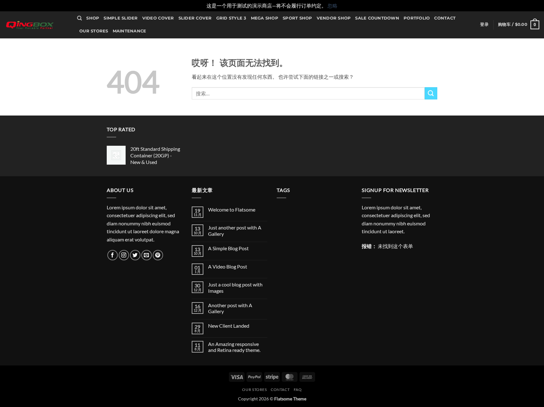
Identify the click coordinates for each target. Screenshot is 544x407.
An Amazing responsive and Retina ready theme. (234, 347)
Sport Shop (297, 18)
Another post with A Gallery (230, 308)
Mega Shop (264, 18)
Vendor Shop (334, 18)
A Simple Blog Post (228, 248)
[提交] (431, 93)
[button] (484, 24)
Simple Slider (121, 18)
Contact (445, 18)
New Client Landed (228, 326)
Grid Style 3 (231, 18)
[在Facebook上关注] (112, 255)
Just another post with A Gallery (234, 230)
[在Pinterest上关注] (158, 255)
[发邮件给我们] (146, 255)
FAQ (298, 389)
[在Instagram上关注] (124, 255)
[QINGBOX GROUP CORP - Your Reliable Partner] (36, 24)
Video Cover (158, 18)
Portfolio (417, 18)
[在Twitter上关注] (135, 255)
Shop (92, 18)
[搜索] (79, 18)
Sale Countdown (377, 18)
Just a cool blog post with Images (235, 287)
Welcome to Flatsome (231, 209)
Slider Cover (195, 18)
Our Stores (93, 31)
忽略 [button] (332, 5)
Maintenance (129, 31)
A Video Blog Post (227, 266)
